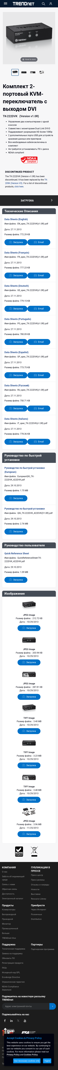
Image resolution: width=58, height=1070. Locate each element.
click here (18, 186)
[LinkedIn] (11, 1020)
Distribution (36, 919)
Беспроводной (9, 914)
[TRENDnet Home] (23, 3)
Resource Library (38, 899)
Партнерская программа (42, 949)
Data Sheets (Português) (17, 319)
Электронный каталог (12, 898)
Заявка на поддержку (12, 953)
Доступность (8, 894)
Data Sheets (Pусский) (16, 385)
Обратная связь (9, 889)
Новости (35, 889)
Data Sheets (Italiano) (16, 418)
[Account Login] (50, 4)
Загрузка (18, 242)
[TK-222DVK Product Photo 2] (15, 72)
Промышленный (10, 928)
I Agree (47, 1061)
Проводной (7, 919)
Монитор (6, 924)
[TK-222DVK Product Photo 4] (33, 72)
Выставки (35, 894)
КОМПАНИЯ (9, 867)
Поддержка (8, 944)
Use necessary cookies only (27, 1061)
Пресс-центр (37, 875)
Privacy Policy (13, 1054)
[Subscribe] (52, 1006)
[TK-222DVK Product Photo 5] (41, 72)
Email (40, 242)
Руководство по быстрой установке (24, 508)
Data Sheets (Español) (16, 352)
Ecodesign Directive (11, 977)
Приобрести (38, 905)
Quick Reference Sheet (16, 553)
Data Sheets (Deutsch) (16, 285)
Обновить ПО (8, 958)
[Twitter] (18, 1020)
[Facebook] (5, 1020)
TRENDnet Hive (9, 938)
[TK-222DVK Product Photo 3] (24, 72)
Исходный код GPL (11, 972)
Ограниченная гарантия (13, 982)
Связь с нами (8, 884)
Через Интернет (38, 909)
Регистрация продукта (12, 963)
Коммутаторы (8, 909)
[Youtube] (25, 1020)
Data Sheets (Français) (16, 252)
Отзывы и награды (40, 884)
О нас (4, 872)
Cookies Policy (31, 1054)
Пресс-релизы (38, 880)
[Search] (43, 4)
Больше (5, 933)
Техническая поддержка (13, 949)
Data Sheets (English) (16, 219)
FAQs (4, 968)
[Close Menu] (5, 3)
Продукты (8, 905)
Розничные (36, 914)
